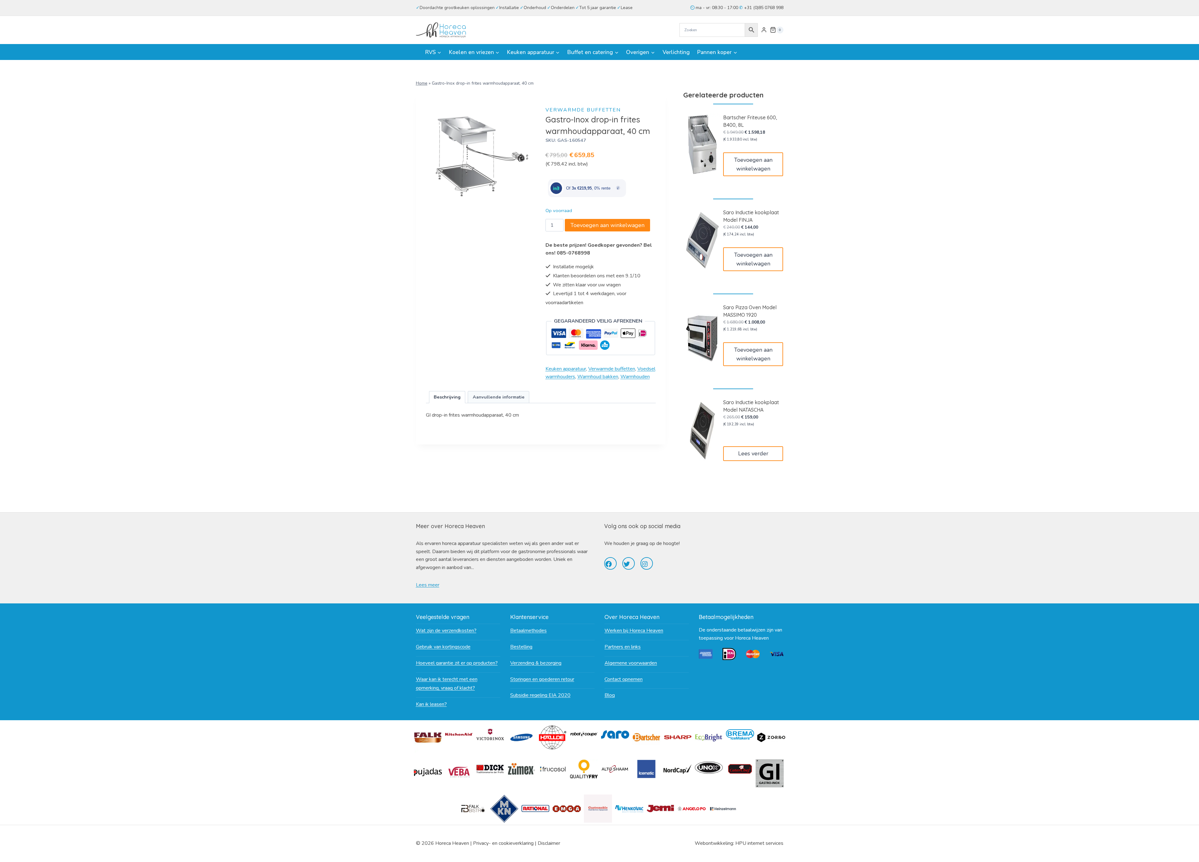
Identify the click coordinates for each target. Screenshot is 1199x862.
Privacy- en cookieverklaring (503, 843)
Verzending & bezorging (535, 663)
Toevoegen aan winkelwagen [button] (753, 164)
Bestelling (521, 646)
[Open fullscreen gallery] (529, 205)
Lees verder (753, 453)
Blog (609, 695)
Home (421, 83)
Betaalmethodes (528, 630)
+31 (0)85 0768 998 (763, 8)
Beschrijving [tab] (447, 397)
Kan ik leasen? (431, 704)
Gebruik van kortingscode (443, 646)
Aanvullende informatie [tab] (499, 397)
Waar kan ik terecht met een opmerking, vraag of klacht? (446, 684)
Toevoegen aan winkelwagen (607, 225)
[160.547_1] (481, 156)
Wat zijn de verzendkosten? (446, 630)
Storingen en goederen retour (542, 679)
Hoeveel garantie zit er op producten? (457, 663)
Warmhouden (635, 376)
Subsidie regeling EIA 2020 (540, 695)
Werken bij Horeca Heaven (633, 630)
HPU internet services (759, 843)
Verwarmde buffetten (583, 110)
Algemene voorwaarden (630, 663)
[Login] (764, 30)
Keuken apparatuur (565, 368)
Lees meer (427, 585)
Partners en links (622, 646)
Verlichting (676, 52)
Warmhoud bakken (597, 376)
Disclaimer (549, 843)
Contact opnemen (623, 679)
